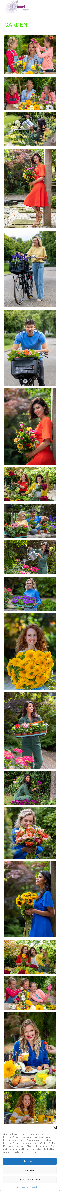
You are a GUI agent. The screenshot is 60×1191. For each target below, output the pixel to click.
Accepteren (30, 1161)
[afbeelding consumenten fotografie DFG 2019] (31, 190)
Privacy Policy (35, 1187)
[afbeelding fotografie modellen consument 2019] (31, 56)
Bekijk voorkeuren (30, 1179)
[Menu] (54, 7)
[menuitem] (54, 7)
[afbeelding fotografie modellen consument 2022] (31, 130)
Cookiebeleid (22, 1187)
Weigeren (30, 1170)
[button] (55, 1127)
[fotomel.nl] (24, 6)
